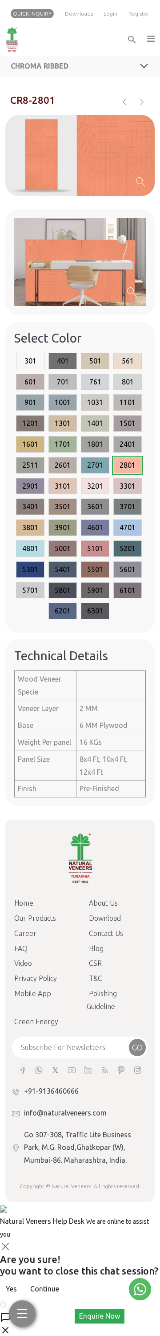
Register (138, 13)
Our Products (35, 918)
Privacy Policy (35, 978)
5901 (95, 590)
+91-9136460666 (51, 1091)
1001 (63, 402)
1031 (95, 402)
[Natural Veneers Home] (80, 858)
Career (25, 933)
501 (95, 361)
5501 (95, 569)
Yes (11, 1289)
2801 (128, 465)
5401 (63, 569)
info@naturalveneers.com (65, 1113)
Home (23, 903)
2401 (128, 444)
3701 (128, 507)
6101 (128, 590)
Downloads (79, 13)
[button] (150, 39)
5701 (30, 590)
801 (128, 382)
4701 (128, 527)
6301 (95, 611)
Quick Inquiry (32, 13)
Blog (96, 948)
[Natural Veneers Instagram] (137, 1069)
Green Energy (36, 1021)
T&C (95, 978)
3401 (30, 507)
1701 (63, 444)
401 (63, 361)
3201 (95, 486)
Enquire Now (99, 1316)
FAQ (21, 948)
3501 (63, 507)
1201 (30, 423)
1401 (95, 423)
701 (63, 382)
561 (128, 361)
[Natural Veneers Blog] (104, 1069)
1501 (128, 423)
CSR (95, 963)
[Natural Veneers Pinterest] (121, 1069)
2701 (95, 465)
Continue (44, 1289)
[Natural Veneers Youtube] (72, 1069)
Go (137, 1047)
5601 (128, 569)
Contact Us (106, 933)
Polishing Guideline (102, 999)
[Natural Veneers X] (55, 1069)
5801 (63, 590)
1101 (128, 402)
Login (110, 13)
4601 (95, 527)
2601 (63, 465)
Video (23, 963)
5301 (30, 569)
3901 (63, 527)
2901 (30, 486)
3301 (128, 486)
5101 (95, 548)
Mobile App (32, 993)
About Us (103, 903)
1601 (30, 444)
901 (30, 402)
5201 (128, 548)
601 (30, 382)
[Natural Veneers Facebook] (22, 1069)
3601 (95, 507)
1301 (63, 423)
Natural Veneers (71, 1186)
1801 (95, 444)
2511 (30, 465)
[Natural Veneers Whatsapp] (39, 1069)
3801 (30, 527)
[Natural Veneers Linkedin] (88, 1069)
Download (105, 918)
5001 (63, 548)
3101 (63, 486)
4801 (30, 548)
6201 (63, 611)
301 (30, 361)
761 (95, 382)
